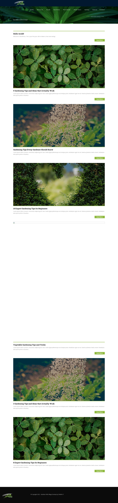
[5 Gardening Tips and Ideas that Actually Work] (59, 66)
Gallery (87, 9)
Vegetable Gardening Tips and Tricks (29, 345)
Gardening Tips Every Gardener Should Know (33, 149)
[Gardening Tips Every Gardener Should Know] (59, 125)
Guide (48, 9)
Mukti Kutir (77, 9)
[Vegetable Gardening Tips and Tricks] (59, 282)
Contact (102, 9)
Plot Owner (67, 9)
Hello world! (18, 34)
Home (32, 9)
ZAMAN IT (61, 494)
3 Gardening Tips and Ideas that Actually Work (34, 404)
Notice (95, 9)
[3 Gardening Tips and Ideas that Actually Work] (59, 379)
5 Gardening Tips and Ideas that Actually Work (33, 91)
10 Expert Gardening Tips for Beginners (30, 208)
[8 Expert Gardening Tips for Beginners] (59, 438)
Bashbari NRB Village (46, 494)
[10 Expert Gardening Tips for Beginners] (59, 184)
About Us (40, 9)
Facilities (57, 9)
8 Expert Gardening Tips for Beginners (30, 462)
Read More (100, 40)
